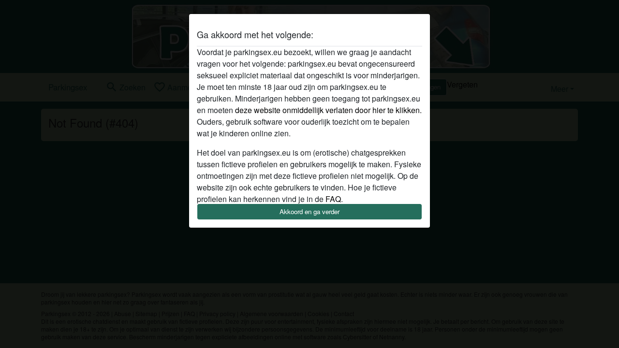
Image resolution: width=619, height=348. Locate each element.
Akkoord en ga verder (309, 211)
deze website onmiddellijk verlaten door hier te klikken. (328, 110)
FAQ (333, 198)
